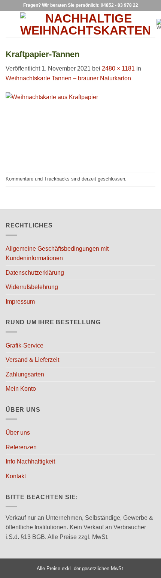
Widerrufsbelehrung (32, 287)
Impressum (20, 301)
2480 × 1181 (118, 68)
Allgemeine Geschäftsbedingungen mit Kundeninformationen (57, 253)
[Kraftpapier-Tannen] (80, 127)
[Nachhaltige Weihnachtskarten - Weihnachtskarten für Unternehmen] (85, 24)
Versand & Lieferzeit (32, 360)
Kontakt (16, 476)
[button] (10, 24)
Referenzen (21, 447)
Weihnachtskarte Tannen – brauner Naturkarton (68, 78)
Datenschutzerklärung (35, 272)
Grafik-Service (24, 345)
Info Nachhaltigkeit (30, 461)
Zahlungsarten (25, 374)
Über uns (18, 432)
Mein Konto (21, 388)
